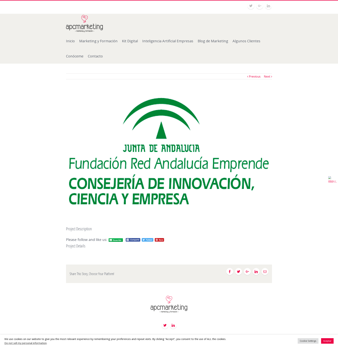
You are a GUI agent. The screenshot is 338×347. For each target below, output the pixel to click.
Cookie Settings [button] (308, 340)
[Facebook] (229, 271)
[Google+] (259, 5)
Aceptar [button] (327, 340)
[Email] (264, 271)
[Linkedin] (268, 5)
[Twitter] (250, 5)
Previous (255, 76)
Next (267, 76)
